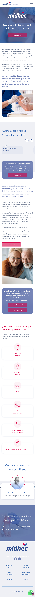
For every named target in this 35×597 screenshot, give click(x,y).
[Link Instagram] (16, 559)
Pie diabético (17, 310)
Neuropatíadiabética (26, 573)
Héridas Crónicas (26, 566)
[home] (14, 3)
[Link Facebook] (19, 559)
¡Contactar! (17, 35)
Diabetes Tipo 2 (9, 566)
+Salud (9, 580)
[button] (31, 3)
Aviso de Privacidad (17, 591)
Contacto (25, 579)
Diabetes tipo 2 (17, 305)
